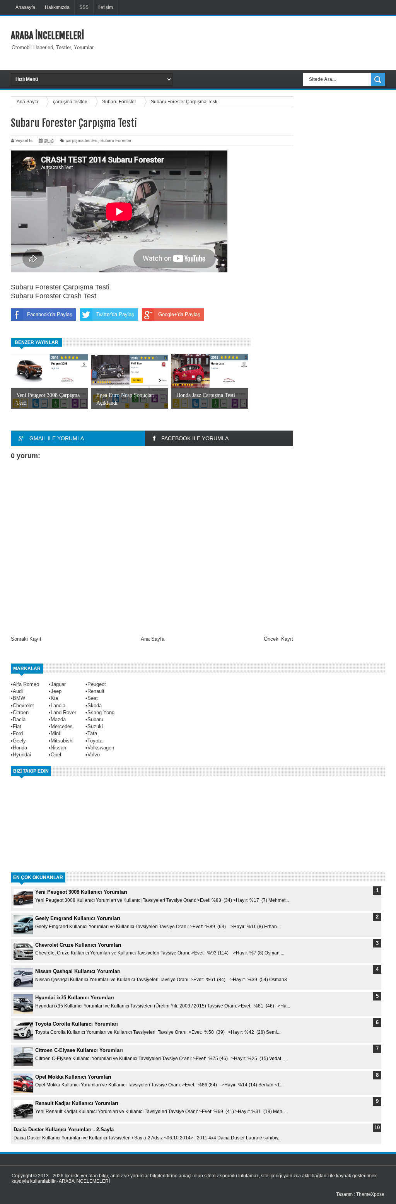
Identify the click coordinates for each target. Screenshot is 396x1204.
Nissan (58, 748)
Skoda (94, 705)
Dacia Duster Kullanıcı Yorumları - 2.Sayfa (64, 1129)
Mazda (58, 719)
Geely (19, 741)
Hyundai (22, 755)
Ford (18, 733)
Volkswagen (100, 748)
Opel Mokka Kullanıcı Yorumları (73, 1077)
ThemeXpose (370, 1194)
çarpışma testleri (81, 140)
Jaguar (58, 684)
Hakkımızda (57, 7)
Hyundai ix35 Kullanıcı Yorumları (74, 997)
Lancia (58, 705)
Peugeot (96, 684)
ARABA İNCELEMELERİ (47, 35)
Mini (55, 733)
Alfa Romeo (26, 684)
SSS (84, 7)
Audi (18, 691)
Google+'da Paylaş (179, 314)
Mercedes (62, 726)
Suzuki (95, 726)
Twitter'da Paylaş (115, 314)
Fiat (17, 726)
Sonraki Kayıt (26, 639)
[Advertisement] (253, 42)
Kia (54, 698)
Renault (95, 691)
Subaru (95, 719)
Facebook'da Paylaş (49, 314)
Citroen (21, 712)
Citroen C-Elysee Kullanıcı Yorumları (79, 1050)
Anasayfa (25, 7)
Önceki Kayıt (278, 639)
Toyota (94, 741)
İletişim (105, 7)
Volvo (93, 755)
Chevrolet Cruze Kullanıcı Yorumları (78, 945)
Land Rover (63, 712)
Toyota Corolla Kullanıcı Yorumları (76, 1024)
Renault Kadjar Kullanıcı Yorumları (76, 1103)
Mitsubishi (62, 741)
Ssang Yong (100, 712)
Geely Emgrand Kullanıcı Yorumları (77, 918)
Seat (92, 698)
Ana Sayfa (152, 639)
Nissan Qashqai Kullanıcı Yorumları (78, 971)
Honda (20, 748)
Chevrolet (23, 705)
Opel (56, 755)
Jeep (56, 691)
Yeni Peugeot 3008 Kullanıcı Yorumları (81, 892)
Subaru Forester (116, 140)
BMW (19, 698)
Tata (92, 733)
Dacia (19, 719)
